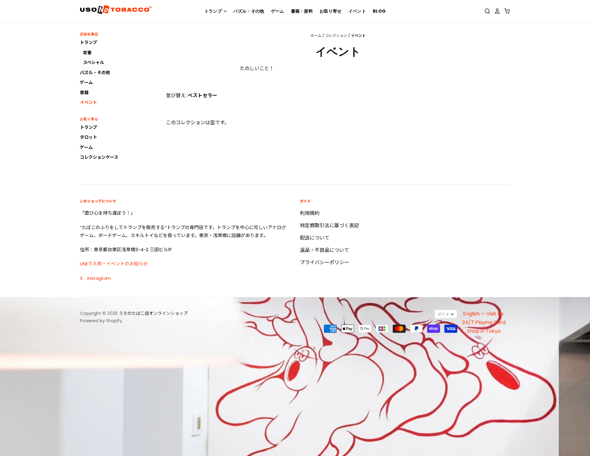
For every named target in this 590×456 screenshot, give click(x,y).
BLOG (379, 11)
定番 (87, 53)
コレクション (336, 35)
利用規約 (310, 213)
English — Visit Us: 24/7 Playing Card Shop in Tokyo (483, 322)
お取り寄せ (331, 11)
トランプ (213, 11)
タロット (88, 137)
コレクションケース (99, 157)
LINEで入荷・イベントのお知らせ (114, 263)
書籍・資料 (302, 11)
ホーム (315, 35)
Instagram (99, 278)
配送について (314, 237)
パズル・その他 (248, 11)
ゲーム (277, 11)
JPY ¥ (443, 314)
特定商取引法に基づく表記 (329, 225)
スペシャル (93, 62)
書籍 (84, 92)
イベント (357, 11)
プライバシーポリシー (324, 262)
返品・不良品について (324, 250)
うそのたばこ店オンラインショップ (153, 313)
